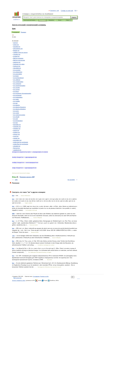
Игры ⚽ (68, 20)
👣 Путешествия (17, 277)
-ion (13, 235)
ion (13, 199)
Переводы (51, 20)
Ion (13, 195)
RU (75, 10)
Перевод (23, 32)
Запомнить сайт (54, 10)
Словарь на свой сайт (67, 10)
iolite (16, 179)
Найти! (74, 17)
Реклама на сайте (44, 276)
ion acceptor (71, 179)
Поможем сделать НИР (27, 177)
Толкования (42, 20)
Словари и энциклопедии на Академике (37, 14)
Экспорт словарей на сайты (18, 280)
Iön (13, 241)
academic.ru (16, 19)
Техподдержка (36, 276)
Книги (59, 20)
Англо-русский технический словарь (30, 20)
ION (13, 213)
